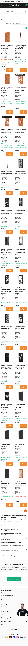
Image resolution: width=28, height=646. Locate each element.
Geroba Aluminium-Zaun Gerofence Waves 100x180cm (20, 173)
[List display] (26, 28)
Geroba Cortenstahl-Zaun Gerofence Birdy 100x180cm (7, 131)
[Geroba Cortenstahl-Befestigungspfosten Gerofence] (21, 37)
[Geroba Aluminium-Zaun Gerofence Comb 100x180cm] (21, 241)
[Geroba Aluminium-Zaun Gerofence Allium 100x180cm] (21, 357)
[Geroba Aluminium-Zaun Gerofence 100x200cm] (21, 396)
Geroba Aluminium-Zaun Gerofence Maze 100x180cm (6, 289)
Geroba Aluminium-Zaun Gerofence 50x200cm (20, 444)
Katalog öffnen (2, 5)
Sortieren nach (7, 23)
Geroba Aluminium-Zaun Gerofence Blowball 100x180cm (7, 367)
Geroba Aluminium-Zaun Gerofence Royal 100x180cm (6, 250)
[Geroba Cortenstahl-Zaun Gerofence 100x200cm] (7, 37)
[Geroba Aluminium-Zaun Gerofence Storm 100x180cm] (7, 202)
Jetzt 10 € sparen (14, 579)
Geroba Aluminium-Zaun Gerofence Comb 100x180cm (20, 250)
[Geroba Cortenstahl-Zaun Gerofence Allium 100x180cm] (21, 121)
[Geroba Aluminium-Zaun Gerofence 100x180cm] (7, 474)
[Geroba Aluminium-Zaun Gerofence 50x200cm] (21, 435)
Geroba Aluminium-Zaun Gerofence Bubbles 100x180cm (21, 289)
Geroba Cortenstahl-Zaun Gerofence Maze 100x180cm (20, 88)
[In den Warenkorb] (9, 70)
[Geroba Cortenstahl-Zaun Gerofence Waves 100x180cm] (21, 474)
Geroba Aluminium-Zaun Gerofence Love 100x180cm (7, 406)
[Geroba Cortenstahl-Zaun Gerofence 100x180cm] (7, 79)
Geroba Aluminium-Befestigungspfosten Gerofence (6, 173)
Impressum (4, 614)
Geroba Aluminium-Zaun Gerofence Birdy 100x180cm (20, 328)
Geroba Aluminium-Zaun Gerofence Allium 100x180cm (20, 367)
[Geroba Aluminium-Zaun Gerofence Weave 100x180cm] (7, 319)
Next (25, 510)
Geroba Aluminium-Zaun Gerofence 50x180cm (6, 444)
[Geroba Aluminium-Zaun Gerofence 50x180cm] (7, 435)
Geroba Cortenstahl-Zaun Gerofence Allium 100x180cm (20, 131)
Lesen (4, 526)
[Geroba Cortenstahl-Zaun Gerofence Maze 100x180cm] (21, 79)
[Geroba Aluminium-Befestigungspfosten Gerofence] (7, 163)
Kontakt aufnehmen (6, 611)
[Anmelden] (23, 5)
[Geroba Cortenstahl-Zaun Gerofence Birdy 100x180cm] (7, 121)
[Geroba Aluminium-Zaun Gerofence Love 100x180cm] (7, 396)
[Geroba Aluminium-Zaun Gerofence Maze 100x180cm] (7, 280)
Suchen (25, 11)
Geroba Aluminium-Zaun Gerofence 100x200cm (20, 406)
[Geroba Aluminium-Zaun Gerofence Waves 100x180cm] (21, 163)
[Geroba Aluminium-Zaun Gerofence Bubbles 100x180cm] (21, 280)
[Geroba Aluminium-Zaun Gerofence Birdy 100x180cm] (21, 319)
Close (14, 618)
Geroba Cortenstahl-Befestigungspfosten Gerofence (20, 47)
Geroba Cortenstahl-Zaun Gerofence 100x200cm (7, 47)
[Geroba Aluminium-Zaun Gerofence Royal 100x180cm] (7, 241)
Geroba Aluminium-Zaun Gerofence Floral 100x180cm (20, 212)
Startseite (3, 17)
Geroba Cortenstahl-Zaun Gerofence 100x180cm (7, 88)
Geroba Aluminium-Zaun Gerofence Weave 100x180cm (6, 328)
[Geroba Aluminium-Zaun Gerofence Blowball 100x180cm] (7, 357)
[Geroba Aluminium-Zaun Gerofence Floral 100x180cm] (21, 202)
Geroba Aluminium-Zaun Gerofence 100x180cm (6, 483)
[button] (1, 1)
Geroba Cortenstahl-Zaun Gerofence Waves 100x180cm (20, 483)
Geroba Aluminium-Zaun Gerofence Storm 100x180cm (6, 212)
